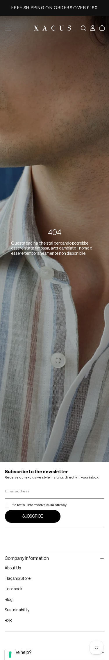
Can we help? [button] (18, 652)
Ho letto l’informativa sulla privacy (39, 505)
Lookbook (13, 589)
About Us (13, 568)
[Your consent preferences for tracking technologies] (10, 654)
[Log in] (92, 28)
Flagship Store (18, 579)
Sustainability (17, 610)
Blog (8, 600)
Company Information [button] (27, 558)
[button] (8, 28)
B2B (8, 621)
